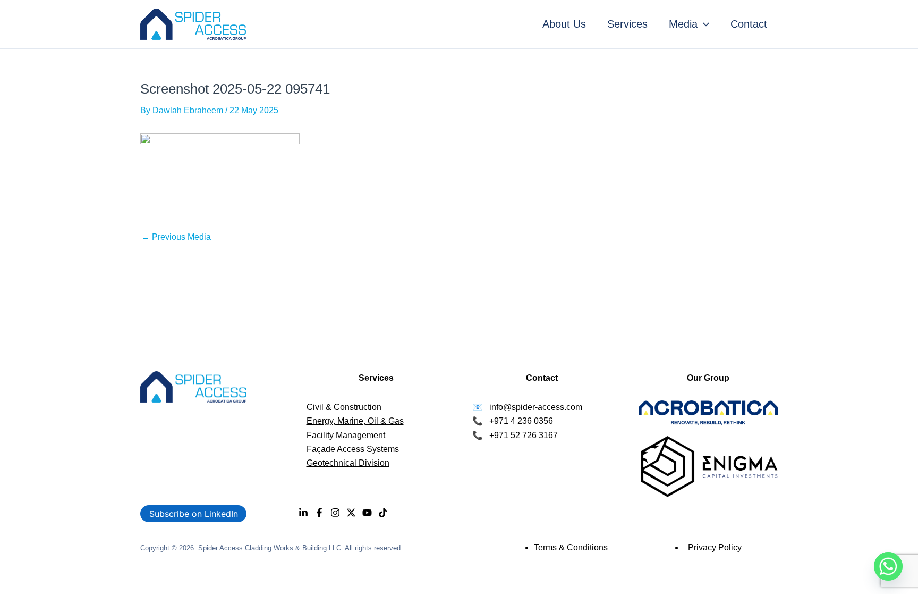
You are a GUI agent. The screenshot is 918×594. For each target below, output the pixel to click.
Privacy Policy (715, 547)
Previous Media (176, 237)
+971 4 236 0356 (521, 420)
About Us (564, 24)
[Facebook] (319, 512)
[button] (703, 24)
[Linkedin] (303, 512)
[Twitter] (351, 512)
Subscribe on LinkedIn (193, 513)
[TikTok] (383, 512)
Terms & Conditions (571, 547)
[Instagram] (335, 512)
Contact (748, 24)
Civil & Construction (344, 407)
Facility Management (346, 435)
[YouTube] (367, 512)
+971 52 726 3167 (523, 435)
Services (627, 24)
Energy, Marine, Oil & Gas (355, 420)
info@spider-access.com (535, 407)
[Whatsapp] (888, 566)
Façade (322, 449)
